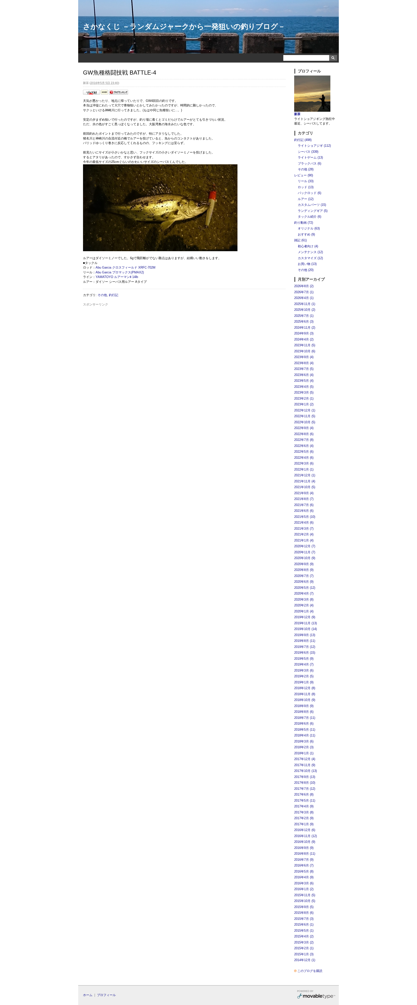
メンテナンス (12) (310, 252)
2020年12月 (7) (304, 546)
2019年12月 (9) (304, 617)
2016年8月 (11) (304, 853)
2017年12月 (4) (304, 759)
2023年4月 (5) (303, 386)
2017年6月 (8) (303, 794)
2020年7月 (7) (303, 576)
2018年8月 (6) (303, 712)
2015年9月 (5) (303, 907)
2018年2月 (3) (303, 747)
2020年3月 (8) (303, 599)
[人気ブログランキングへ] (118, 93)
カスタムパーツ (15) (312, 205)
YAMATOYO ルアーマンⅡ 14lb (117, 277)
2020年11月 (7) (304, 552)
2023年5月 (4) (303, 380)
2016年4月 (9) (303, 877)
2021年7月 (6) (303, 505)
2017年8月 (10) (304, 782)
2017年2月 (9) (303, 818)
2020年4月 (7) (303, 593)
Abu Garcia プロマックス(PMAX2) (120, 272)
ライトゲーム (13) (310, 157)
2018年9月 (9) (303, 706)
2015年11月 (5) (304, 895)
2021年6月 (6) (303, 511)
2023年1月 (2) (303, 404)
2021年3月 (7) (303, 528)
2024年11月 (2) (304, 327)
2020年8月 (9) (303, 570)
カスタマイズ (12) (310, 258)
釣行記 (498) (303, 140)
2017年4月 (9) (303, 806)
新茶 (297, 114)
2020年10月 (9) (304, 558)
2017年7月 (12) (304, 788)
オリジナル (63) (309, 228)
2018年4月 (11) (304, 735)
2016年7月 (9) (303, 859)
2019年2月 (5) (303, 676)
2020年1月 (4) (303, 611)
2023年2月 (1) (303, 398)
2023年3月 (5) (303, 392)
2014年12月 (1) (304, 960)
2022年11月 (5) (304, 416)
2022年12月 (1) (304, 410)
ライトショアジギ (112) (314, 145)
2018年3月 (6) (303, 741)
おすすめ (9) (306, 234)
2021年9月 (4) (303, 493)
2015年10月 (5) (304, 901)
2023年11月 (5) (304, 345)
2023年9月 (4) (303, 357)
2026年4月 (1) (303, 298)
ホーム (87, 995)
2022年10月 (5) (304, 422)
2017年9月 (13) (304, 777)
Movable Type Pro (316, 995)
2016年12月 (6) (304, 830)
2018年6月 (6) (303, 723)
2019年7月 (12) (304, 647)
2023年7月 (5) (303, 369)
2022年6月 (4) (303, 446)
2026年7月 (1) (303, 292)
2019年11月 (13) (305, 623)
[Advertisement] (184, 318)
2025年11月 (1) (304, 304)
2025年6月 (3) (303, 321)
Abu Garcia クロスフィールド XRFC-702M (125, 267)
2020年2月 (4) (303, 605)
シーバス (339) (308, 151)
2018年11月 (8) (304, 694)
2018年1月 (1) (303, 753)
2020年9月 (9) (303, 564)
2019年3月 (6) (303, 670)
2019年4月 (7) (303, 664)
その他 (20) (305, 270)
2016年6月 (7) (303, 865)
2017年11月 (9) (304, 765)
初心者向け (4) (308, 246)
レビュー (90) (303, 175)
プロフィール (106, 995)
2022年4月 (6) (303, 457)
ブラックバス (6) (309, 163)
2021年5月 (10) (304, 517)
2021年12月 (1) (304, 475)
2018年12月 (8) (304, 688)
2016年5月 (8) (303, 871)
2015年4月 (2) (303, 936)
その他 (102, 295)
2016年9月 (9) (303, 848)
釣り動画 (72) (303, 222)
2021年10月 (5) (304, 487)
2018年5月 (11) (304, 729)
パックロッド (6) (309, 193)
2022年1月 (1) (303, 469)
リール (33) (305, 181)
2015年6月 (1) (303, 924)
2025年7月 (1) (303, 316)
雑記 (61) (300, 240)
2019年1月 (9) (303, 682)
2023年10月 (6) (304, 351)
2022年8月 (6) (303, 434)
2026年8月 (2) (303, 286)
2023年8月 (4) (303, 363)
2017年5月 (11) (304, 800)
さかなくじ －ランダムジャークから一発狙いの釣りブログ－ (184, 26)
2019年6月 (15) (304, 652)
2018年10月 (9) (304, 700)
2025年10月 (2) (304, 310)
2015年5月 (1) (303, 930)
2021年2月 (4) (303, 534)
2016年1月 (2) (303, 889)
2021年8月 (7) (303, 499)
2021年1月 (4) (303, 540)
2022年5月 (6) (303, 451)
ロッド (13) (305, 187)
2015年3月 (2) (303, 942)
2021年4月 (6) (303, 522)
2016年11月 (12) (305, 836)
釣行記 (113, 295)
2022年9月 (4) (303, 428)
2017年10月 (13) (305, 771)
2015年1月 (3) (303, 954)
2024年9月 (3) (303, 333)
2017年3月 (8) (303, 812)
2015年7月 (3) (303, 919)
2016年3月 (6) (303, 883)
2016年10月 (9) (304, 842)
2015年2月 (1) (303, 948)
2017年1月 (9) (303, 824)
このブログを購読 (309, 971)
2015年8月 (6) (303, 913)
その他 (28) (305, 169)
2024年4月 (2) (303, 339)
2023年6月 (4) (303, 375)
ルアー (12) (305, 199)
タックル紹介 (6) (309, 216)
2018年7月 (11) (304, 718)
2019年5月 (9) (303, 658)
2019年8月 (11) (304, 641)
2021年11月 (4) (304, 481)
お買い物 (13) (307, 264)
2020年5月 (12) (304, 587)
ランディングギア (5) (312, 211)
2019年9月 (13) (304, 635)
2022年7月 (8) (303, 440)
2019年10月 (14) (305, 629)
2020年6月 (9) (303, 581)
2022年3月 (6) (303, 463)
